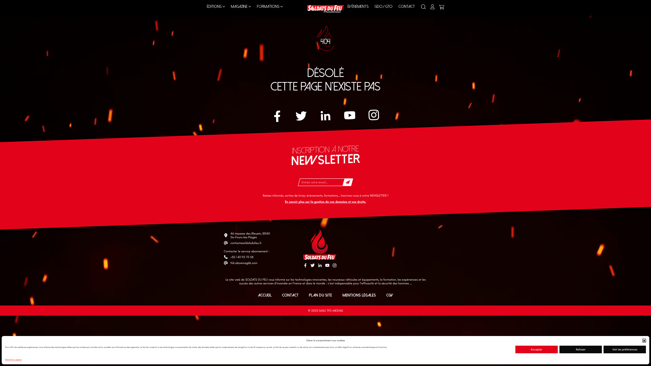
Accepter (536, 349)
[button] (644, 340)
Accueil (265, 295)
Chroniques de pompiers (254, 3)
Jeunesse (374, 3)
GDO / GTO (383, 6)
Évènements (358, 6)
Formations (268, 6)
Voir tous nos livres (514, 3)
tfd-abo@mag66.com (243, 263)
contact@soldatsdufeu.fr (246, 243)
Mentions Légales (13, 359)
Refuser (581, 349)
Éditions (214, 6)
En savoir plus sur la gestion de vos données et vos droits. (325, 202)
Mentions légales (359, 295)
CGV (389, 295)
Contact (406, 6)
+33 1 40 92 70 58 (241, 257)
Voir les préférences (624, 349)
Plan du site (320, 295)
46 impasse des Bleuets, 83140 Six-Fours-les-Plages (250, 235)
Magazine (239, 6)
